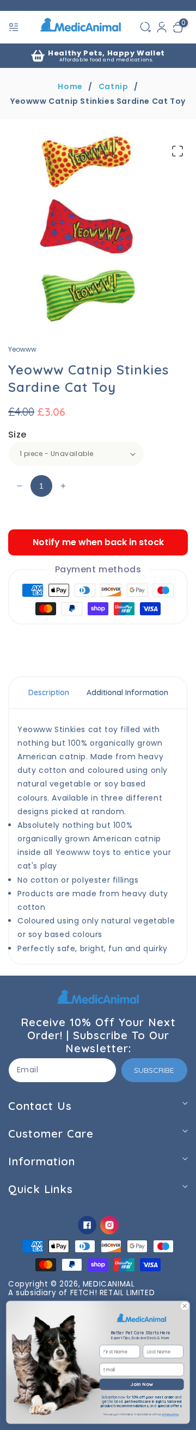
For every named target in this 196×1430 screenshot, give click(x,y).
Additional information (127, 692)
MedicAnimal (109, 1284)
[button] (14, 27)
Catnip (113, 86)
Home (70, 86)
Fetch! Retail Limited (112, 1293)
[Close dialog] (184, 1306)
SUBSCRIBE (154, 1070)
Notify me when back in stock (98, 542)
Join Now (142, 1384)
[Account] (161, 27)
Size (17, 434)
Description (48, 692)
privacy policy (170, 1414)
